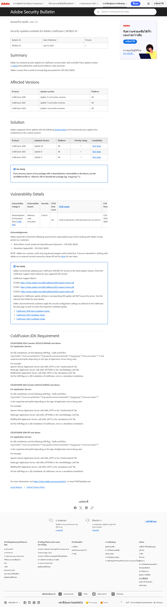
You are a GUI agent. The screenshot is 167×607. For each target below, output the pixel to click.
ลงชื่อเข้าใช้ (159, 3)
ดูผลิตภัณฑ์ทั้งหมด (10, 577)
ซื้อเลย (135, 3)
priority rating (60, 129)
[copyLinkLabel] (92, 508)
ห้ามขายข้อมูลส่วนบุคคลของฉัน (141, 602)
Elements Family (9, 570)
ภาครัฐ (74, 554)
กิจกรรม (141, 557)
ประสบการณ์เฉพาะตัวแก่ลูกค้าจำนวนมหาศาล (51, 549)
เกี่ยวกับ (141, 550)
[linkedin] (38, 602)
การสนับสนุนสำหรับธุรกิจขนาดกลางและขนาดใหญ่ (118, 561)
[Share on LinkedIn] (86, 508)
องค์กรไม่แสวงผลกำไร (79, 550)
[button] (148, 4)
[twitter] (34, 602)
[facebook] (25, 602)
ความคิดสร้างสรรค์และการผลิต (48, 560)
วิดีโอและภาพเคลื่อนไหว (12, 560)
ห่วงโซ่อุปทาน (144, 571)
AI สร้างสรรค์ (8, 549)
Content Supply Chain (45, 553)
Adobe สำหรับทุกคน (145, 582)
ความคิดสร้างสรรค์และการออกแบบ (27, 3)
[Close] (121, 602)
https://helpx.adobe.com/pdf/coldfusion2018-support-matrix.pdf (47, 283)
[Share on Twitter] (80, 508)
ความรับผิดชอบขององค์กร (148, 564)
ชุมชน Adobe (109, 554)
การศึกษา (75, 547)
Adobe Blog (142, 585)
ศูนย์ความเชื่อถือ (144, 575)
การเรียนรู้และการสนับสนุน (114, 3)
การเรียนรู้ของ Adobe (112, 557)
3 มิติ (5, 567)
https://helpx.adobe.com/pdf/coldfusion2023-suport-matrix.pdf (47, 291)
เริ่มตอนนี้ (95, 530)
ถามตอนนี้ (59, 530)
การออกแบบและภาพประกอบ (14, 556)
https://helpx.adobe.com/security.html (50, 481)
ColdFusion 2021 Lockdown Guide (30, 315)
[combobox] (125, 12)
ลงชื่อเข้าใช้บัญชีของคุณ (147, 547)
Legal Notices (16, 487)
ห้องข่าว (142, 561)
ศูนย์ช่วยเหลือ (110, 547)
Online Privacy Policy (36, 487)
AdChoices (159, 602)
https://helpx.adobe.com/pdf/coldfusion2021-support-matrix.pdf (47, 287)
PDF (5, 563)
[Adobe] (5, 3)
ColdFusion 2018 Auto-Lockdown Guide (33, 311)
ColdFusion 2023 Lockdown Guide (30, 319)
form (63, 256)
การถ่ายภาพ (8, 553)
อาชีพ (141, 554)
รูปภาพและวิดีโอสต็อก (11, 574)
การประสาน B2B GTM (45, 563)
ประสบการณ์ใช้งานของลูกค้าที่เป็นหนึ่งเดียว (51, 556)
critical (15, 66)
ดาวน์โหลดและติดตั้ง (112, 550)
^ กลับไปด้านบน (151, 521)
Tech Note (96, 146)
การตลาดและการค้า (88, 3)
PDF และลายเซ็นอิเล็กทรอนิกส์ (61, 3)
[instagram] (29, 602)
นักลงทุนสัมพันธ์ (144, 568)
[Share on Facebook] (75, 508)
